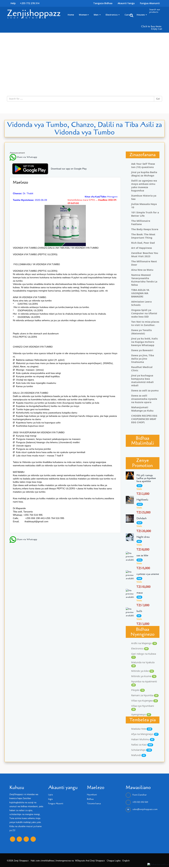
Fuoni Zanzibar (140, 794)
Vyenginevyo (140, 714)
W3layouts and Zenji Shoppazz (90, 861)
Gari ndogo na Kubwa (143, 655)
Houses (141, 14)
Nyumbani (92, 794)
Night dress (143, 536)
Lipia (50, 794)
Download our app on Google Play (69, 168)
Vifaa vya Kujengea (144, 700)
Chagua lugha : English (118, 861)
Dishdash (141, 518)
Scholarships (141, 749)
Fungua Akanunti (150, 3)
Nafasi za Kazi (141, 744)
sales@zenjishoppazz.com (145, 809)
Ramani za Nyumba (144, 695)
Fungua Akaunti (55, 803)
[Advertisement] (84, 57)
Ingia (50, 799)
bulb (139, 611)
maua (139, 592)
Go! (158, 98)
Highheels (142, 499)
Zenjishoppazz (34, 13)
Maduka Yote (141, 728)
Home (71, 14)
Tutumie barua (94, 803)
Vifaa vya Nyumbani (142, 707)
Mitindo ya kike (142, 670)
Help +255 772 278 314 (24, 3)
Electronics (112, 14)
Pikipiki (137, 690)
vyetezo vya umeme (147, 574)
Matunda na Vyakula (142, 664)
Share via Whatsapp (26, 157)
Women (83, 14)
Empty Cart (156, 29)
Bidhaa (90, 799)
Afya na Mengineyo (144, 734)
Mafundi (138, 755)
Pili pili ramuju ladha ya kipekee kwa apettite (146, 478)
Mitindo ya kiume (143, 676)
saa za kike (142, 555)
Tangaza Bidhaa (102, 3)
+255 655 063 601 (140, 802)
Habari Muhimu (142, 739)
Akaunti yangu (126, 3)
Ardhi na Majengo (143, 643)
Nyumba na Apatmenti (144, 683)
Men (96, 14)
